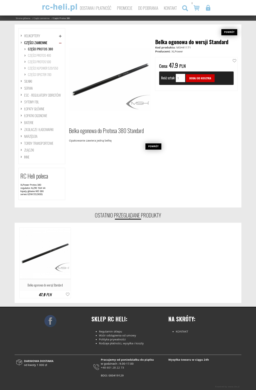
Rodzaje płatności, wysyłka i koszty (121, 343)
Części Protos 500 (39, 61)
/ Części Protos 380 (61, 18)
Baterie (29, 122)
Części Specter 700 (39, 74)
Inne (26, 156)
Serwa (28, 88)
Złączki (29, 149)
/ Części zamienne (40, 18)
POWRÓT (229, 32)
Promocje (124, 8)
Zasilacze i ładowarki (38, 129)
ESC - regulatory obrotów (42, 95)
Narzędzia (30, 136)
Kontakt (170, 8)
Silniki (28, 81)
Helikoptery (32, 35)
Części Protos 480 (39, 55)
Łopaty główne (34, 108)
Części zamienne (35, 42)
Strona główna (23, 18)
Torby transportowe (38, 143)
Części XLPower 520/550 (43, 68)
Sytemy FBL (31, 101)
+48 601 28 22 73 (112, 367)
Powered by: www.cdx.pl (227, 386)
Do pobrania (148, 8)
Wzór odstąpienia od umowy (117, 335)
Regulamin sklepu (110, 331)
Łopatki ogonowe (35, 115)
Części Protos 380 (40, 49)
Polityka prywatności (112, 339)
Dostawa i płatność (95, 8)
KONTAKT (182, 331)
